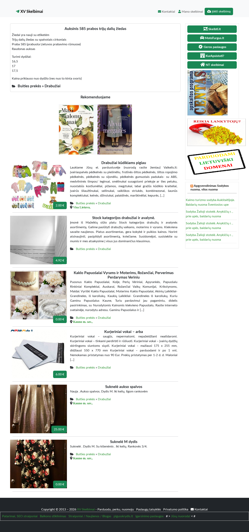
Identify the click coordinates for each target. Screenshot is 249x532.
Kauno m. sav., (83, 321)
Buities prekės (85, 203)
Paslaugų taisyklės (149, 509)
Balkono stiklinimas (53, 516)
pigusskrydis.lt (123, 516)
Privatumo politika (176, 509)
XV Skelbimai (31, 12)
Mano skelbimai (192, 11)
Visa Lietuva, (81, 207)
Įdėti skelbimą (221, 11)
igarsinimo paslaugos (149, 516)
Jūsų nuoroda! (180, 516)
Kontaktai (168, 11)
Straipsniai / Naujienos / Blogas (89, 516)
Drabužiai (104, 203)
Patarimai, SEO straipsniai (20, 516)
